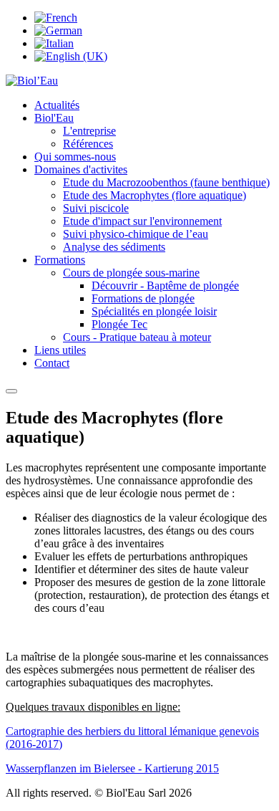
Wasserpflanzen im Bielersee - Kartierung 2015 (112, 768)
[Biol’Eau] (32, 81)
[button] (54, 118)
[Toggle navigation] (11, 391)
